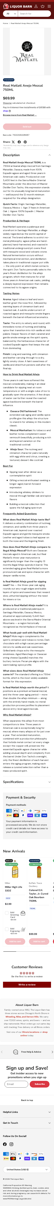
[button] (42, 6)
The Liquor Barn (17, 1179)
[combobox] (27, 13)
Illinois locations (30, 1032)
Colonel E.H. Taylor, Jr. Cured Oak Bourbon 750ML (38, 895)
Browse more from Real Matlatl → (20, 115)
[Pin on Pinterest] (25, 142)
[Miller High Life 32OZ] (15, 869)
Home (5, 23)
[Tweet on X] (13, 142)
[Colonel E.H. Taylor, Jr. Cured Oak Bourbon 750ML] (39, 869)
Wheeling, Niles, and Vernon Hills (22, 1016)
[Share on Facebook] (19, 142)
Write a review (27, 984)
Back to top (27, 1100)
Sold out (27, 126)
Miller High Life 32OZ (13, 888)
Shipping (7, 103)
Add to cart (39, 941)
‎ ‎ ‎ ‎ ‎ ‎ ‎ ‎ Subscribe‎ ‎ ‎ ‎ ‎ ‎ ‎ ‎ (39, 1084)
